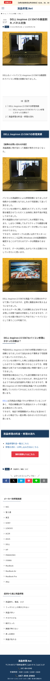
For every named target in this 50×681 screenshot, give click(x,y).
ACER (8, 533)
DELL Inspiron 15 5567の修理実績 (23, 106)
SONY (8, 523)
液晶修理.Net (25, 8)
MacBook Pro (11, 576)
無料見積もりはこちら (25, 454)
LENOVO (9, 528)
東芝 (7, 517)
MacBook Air (11, 571)
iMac (7, 581)
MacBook (9, 565)
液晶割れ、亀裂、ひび (20, 469)
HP (7, 549)
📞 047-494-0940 (25, 675)
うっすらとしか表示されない (17, 607)
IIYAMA (9, 560)
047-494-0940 (26, 668)
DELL (6, 27)
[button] (6, 481)
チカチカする (11, 618)
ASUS (8, 539)
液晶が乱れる (11, 639)
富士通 (8, 512)
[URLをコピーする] (43, 481)
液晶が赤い (10, 612)
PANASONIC (11, 555)
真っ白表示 (10, 634)
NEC (7, 506)
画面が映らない (12, 628)
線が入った (10, 623)
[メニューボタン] (3, 8)
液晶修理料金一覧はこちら (17, 443)
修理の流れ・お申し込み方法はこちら (21, 447)
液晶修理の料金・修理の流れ (21, 116)
